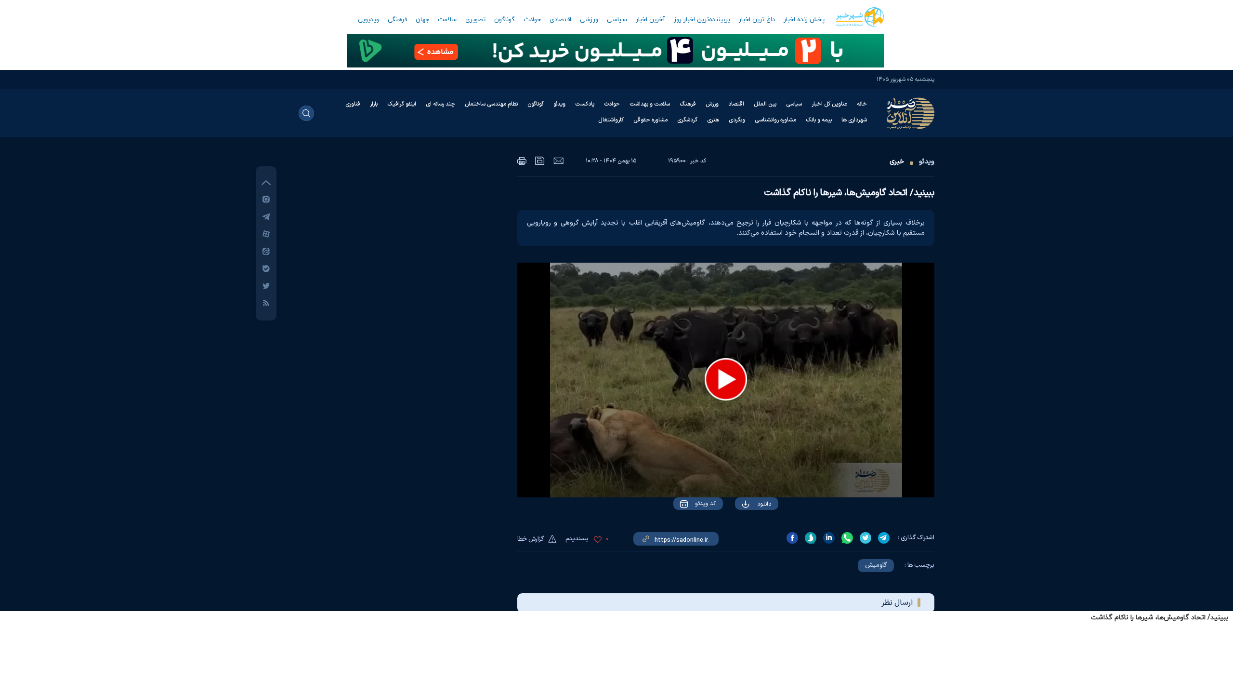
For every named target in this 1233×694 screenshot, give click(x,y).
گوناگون (504, 19)
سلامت (447, 19)
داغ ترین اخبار (757, 19)
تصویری (475, 19)
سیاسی (617, 19)
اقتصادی (560, 19)
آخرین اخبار (650, 19)
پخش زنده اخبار (804, 19)
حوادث (532, 19)
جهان (422, 19)
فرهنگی (397, 19)
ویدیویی (368, 19)
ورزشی (589, 19)
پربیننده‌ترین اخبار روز (702, 19)
